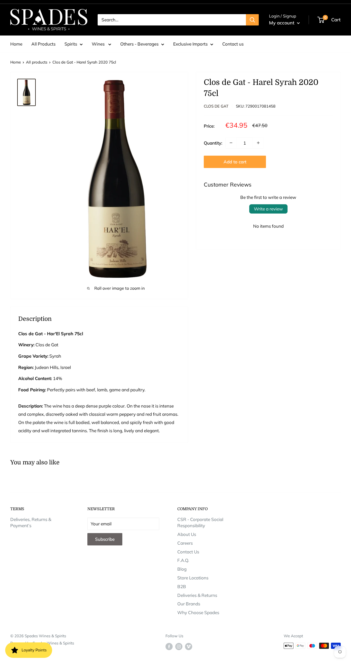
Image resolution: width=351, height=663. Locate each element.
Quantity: (213, 143)
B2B (181, 586)
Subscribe (105, 539)
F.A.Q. (183, 560)
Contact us (233, 44)
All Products (43, 44)
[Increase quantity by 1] (258, 142)
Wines (99, 44)
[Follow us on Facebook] (169, 646)
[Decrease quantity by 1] (231, 142)
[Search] (252, 19)
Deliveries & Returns (197, 595)
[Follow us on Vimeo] (188, 646)
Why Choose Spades (198, 612)
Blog (182, 569)
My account (282, 23)
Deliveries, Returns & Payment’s (30, 522)
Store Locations (192, 577)
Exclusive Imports (190, 44)
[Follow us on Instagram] (178, 646)
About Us (186, 534)
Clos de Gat (216, 106)
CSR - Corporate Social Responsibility (200, 522)
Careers (185, 543)
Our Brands (188, 603)
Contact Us (188, 551)
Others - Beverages (139, 44)
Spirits (70, 44)
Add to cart (235, 161)
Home (16, 44)
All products (36, 62)
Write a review (268, 208)
